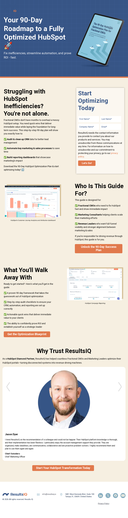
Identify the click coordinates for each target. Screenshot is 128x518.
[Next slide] (120, 383)
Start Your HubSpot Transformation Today (63, 468)
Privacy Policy (103, 503)
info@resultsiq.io (49, 494)
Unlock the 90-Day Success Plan (98, 248)
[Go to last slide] (8, 383)
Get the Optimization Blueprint (27, 334)
